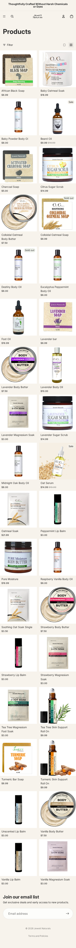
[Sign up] (67, 913)
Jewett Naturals (42, 928)
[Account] (63, 16)
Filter (10, 44)
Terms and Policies (38, 936)
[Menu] (4, 16)
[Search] (12, 16)
